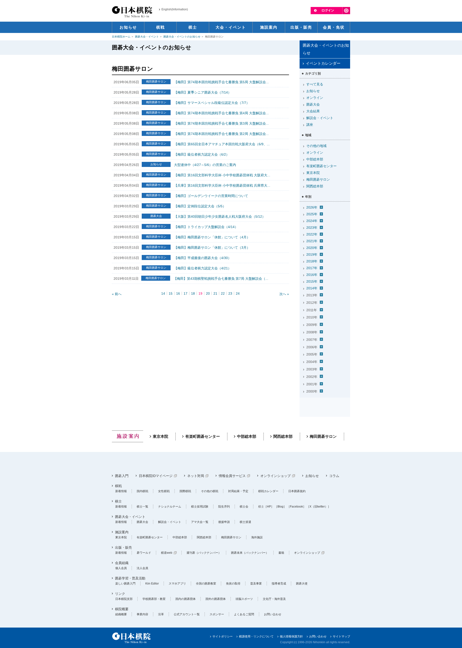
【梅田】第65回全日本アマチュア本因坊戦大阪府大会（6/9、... (222, 144)
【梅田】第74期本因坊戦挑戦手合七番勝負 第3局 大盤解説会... (221, 123)
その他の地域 (316, 146)
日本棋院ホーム (121, 36)
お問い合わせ (272, 614)
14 (163, 293)
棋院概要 (121, 609)
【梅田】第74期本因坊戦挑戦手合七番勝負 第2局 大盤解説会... (221, 134)
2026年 (311, 207)
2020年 (311, 248)
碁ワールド (144, 552)
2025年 (311, 214)
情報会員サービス (232, 476)
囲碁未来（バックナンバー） (250, 552)
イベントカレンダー (323, 63)
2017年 (311, 268)
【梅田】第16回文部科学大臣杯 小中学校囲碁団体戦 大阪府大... (222, 175)
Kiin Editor (152, 583)
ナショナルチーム (169, 506)
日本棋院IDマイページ (156, 476)
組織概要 (121, 614)
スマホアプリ (177, 583)
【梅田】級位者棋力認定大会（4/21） (202, 268)
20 (208, 293)
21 (215, 293)
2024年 (311, 221)
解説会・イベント (319, 118)
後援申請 (224, 522)
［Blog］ (280, 506)
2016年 (311, 275)
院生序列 (224, 506)
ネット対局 (195, 476)
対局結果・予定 (238, 491)
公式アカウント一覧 (187, 614)
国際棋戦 (185, 491)
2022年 (311, 234)
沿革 (161, 614)
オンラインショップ (275, 476)
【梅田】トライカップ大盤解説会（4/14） (206, 227)
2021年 (311, 241)
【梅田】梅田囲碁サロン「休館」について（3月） (212, 247)
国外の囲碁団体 (215, 599)
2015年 (311, 281)
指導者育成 (279, 583)
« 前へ (117, 294)
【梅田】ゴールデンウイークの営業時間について (211, 196)
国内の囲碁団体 (185, 599)
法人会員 (142, 568)
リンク (120, 594)
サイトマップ (341, 636)
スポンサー (217, 614)
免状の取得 (233, 583)
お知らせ (313, 91)
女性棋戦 (164, 491)
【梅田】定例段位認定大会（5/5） (200, 206)
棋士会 (244, 506)
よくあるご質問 (244, 614)
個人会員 (121, 568)
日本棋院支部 (124, 599)
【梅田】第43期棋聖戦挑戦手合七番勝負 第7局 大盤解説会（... (220, 278)
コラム (334, 476)
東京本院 (313, 173)
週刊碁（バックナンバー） (203, 552)
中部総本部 (314, 159)
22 (223, 293)
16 (178, 293)
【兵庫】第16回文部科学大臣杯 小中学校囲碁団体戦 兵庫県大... (222, 185)
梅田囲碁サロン (318, 179)
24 (238, 293)
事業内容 (142, 614)
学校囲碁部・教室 (154, 599)
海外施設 (257, 537)
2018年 (311, 261)
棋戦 (118, 486)
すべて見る (314, 84)
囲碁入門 (121, 476)
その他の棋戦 (209, 491)
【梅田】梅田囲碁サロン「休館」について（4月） (212, 237)
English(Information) (174, 9)
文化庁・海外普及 (274, 599)
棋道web (166, 552)
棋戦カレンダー (268, 491)
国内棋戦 (142, 491)
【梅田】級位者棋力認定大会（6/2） (201, 154)
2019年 (311, 254)
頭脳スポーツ (244, 599)
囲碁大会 (313, 104)
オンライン (314, 98)
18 (193, 293)
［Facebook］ (296, 506)
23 (230, 293)
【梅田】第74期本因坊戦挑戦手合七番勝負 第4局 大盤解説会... (221, 113)
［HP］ (269, 506)
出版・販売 (123, 547)
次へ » (284, 294)
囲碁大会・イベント (147, 36)
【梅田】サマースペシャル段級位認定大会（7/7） (212, 103)
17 (185, 293)
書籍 (281, 552)
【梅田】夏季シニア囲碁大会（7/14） (202, 92)
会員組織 (121, 563)
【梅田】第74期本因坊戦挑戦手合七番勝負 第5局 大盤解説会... (221, 82)
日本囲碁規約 (297, 491)
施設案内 (121, 532)
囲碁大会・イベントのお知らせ (181, 36)
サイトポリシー (222, 636)
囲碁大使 (302, 583)
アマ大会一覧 (199, 522)
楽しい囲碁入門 (125, 583)
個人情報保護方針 (291, 636)
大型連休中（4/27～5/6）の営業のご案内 (205, 165)
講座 (309, 125)
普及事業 (256, 583)
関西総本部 (314, 186)
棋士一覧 (142, 506)
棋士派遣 (245, 522)
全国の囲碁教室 (206, 583)
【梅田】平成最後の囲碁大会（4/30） (202, 258)
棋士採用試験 (199, 506)
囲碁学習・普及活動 (130, 578)
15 (171, 293)
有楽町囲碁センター (321, 166)
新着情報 (121, 491)
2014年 (311, 288)
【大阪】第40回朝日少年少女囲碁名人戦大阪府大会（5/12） (219, 216)
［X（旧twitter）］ (319, 506)
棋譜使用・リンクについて (256, 636)
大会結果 (313, 111)
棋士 (118, 501)
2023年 (311, 227)
